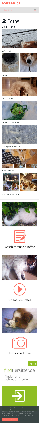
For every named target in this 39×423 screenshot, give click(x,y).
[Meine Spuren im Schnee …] (19, 134)
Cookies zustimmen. (9, 420)
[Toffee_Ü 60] (19, 38)
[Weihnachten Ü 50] (19, 158)
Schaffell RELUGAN (9, 99)
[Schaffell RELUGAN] (19, 86)
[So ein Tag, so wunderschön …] (19, 182)
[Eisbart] (19, 62)
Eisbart (4, 75)
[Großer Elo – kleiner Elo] (19, 110)
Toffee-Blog (7, 10)
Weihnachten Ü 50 (8, 170)
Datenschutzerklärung (26, 415)
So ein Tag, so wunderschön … (13, 194)
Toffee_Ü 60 (6, 51)
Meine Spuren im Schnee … (11, 147)
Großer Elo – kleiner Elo (10, 123)
